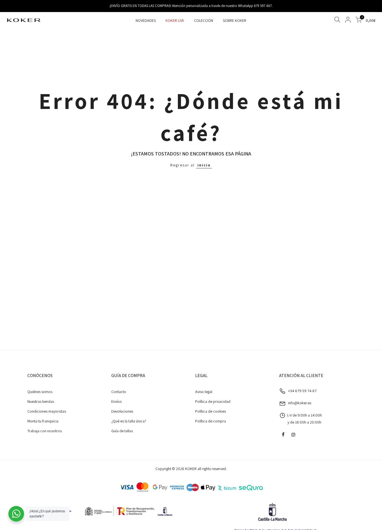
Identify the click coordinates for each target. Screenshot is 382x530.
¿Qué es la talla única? (128, 421)
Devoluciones (122, 411)
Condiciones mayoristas (46, 411)
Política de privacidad (212, 401)
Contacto (118, 391)
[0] (358, 21)
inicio (204, 165)
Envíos (116, 401)
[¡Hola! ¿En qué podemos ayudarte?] (16, 514)
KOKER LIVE (175, 20)
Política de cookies (210, 411)
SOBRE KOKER (234, 20)
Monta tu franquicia (42, 421)
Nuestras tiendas (40, 401)
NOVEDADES (146, 20)
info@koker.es (299, 402)
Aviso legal (203, 391)
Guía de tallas (122, 430)
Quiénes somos (39, 391)
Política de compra (210, 421)
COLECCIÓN (203, 20)
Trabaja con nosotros (44, 430)
